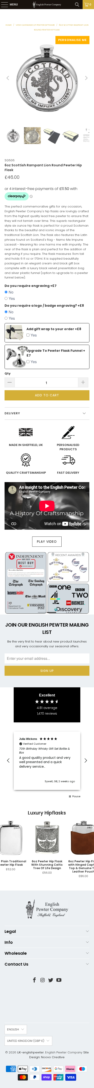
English (13, 1029)
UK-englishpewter (30, 1052)
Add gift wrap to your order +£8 (53, 329)
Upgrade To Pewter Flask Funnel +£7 (55, 353)
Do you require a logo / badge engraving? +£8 (44, 305)
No (11, 292)
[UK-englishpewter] (47, 4)
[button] (8, 760)
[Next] (86, 78)
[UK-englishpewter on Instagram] (42, 980)
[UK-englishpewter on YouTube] (59, 980)
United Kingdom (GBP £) (25, 1041)
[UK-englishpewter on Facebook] (34, 980)
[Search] (77, 4)
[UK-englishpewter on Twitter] (50, 980)
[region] (47, 760)
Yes (12, 298)
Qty (7, 373)
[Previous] (8, 78)
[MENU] (2, 4)
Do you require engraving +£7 (31, 285)
